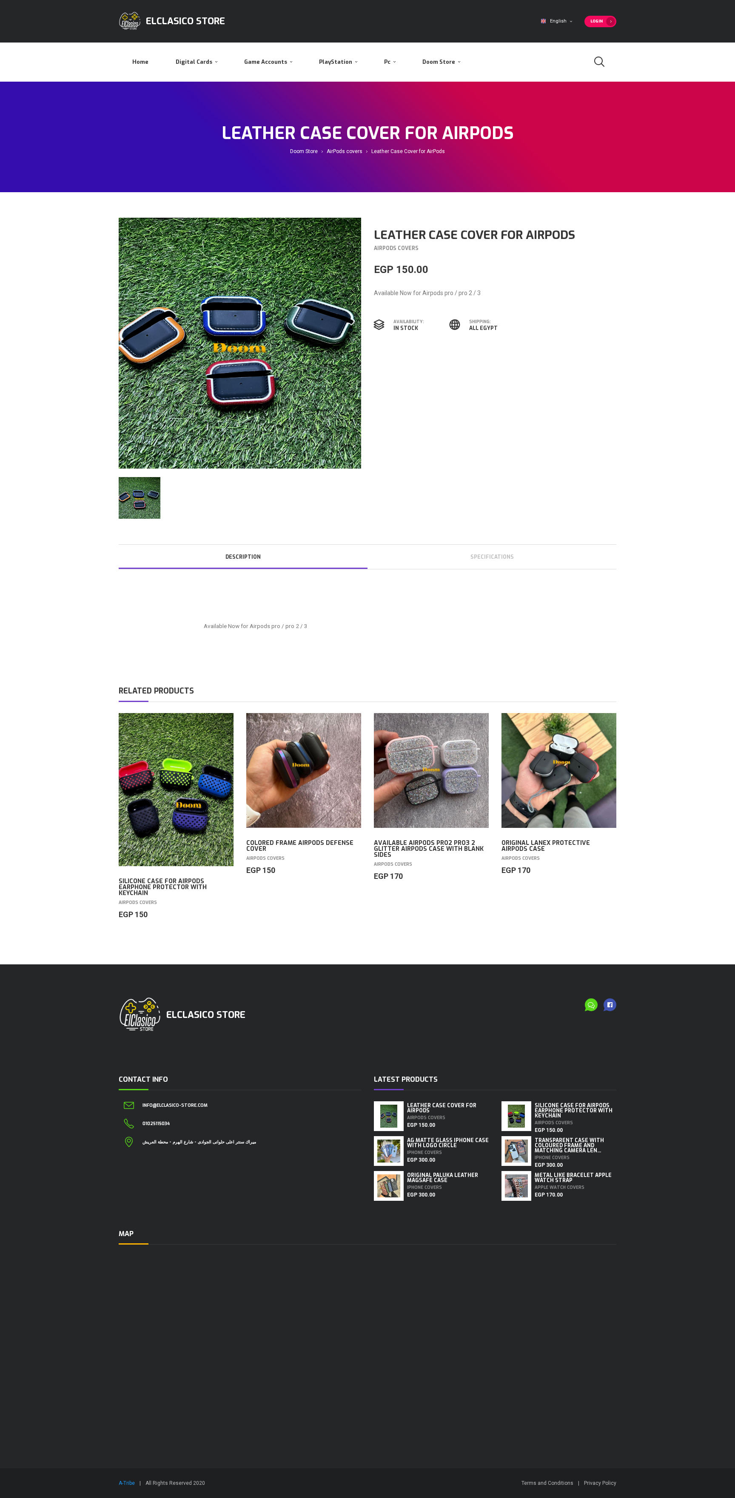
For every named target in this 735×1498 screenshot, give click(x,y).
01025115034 (156, 1124)
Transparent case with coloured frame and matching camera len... (569, 1145)
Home (140, 61)
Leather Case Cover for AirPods (441, 1108)
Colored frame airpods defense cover (299, 846)
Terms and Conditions (547, 1483)
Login (596, 21)
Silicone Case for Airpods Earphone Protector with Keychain (163, 887)
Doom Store (439, 61)
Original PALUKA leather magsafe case (442, 1178)
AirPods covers (344, 151)
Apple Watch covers (559, 1187)
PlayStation (336, 61)
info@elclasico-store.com (175, 1105)
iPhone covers (424, 1152)
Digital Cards (195, 61)
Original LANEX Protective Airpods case (545, 846)
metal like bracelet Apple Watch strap (573, 1178)
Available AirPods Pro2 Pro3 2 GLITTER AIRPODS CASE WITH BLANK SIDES (429, 849)
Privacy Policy (600, 1483)
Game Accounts (266, 61)
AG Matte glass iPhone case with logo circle (448, 1143)
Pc (388, 61)
